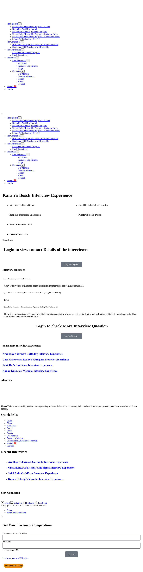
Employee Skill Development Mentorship (30, 47)
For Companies (13, 42)
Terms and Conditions (16, 512)
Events (10, 433)
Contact (21, 84)
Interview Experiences (28, 66)
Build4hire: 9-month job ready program (29, 31)
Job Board (22, 63)
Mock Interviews (19, 55)
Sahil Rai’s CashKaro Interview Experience (27, 365)
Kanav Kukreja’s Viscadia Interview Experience (30, 370)
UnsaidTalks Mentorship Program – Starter (31, 26)
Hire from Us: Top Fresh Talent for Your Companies (35, 44)
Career (21, 79)
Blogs (20, 68)
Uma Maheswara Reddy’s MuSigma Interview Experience (36, 359)
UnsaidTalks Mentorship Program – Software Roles (35, 34)
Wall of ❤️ (11, 86)
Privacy (10, 510)
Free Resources (19, 60)
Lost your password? (12, 558)
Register (25, 558)
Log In (10, 89)
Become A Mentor (15, 438)
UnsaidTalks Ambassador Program (22, 441)
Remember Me (12, 550)
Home (9, 420)
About (20, 81)
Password (7, 541)
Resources (11, 57)
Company (16, 71)
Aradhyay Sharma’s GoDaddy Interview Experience (33, 353)
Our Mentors (23, 74)
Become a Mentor (26, 76)
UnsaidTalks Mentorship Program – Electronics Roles (36, 36)
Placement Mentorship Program (26, 52)
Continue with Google (13, 565)
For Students (12, 24)
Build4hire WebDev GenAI (24, 29)
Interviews (11, 425)
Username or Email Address (15, 533)
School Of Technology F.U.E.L (26, 39)
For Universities (14, 50)
